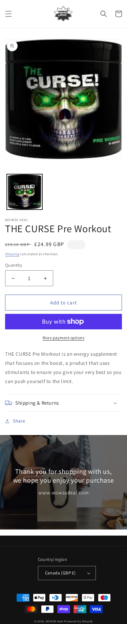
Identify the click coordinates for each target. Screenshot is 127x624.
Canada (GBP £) (60, 573)
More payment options (63, 337)
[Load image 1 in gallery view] (24, 192)
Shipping (12, 254)
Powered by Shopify (78, 621)
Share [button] (19, 421)
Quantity (13, 265)
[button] (8, 13)
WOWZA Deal (54, 621)
